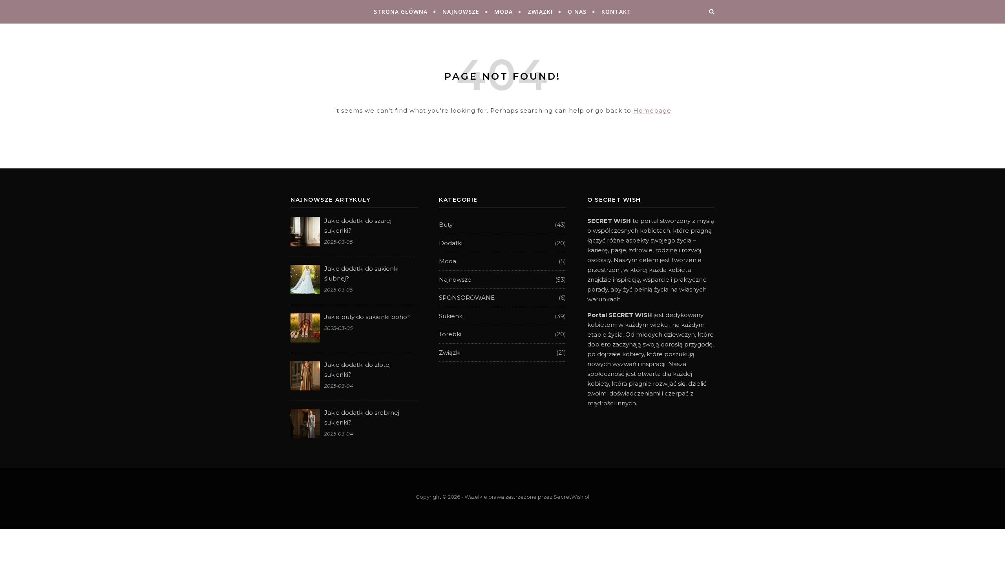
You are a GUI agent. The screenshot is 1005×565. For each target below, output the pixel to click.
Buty (446, 224)
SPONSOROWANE (467, 297)
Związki (540, 11)
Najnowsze (460, 11)
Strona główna (401, 11)
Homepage (652, 110)
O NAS (577, 11)
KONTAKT (616, 11)
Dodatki (450, 243)
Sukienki (451, 316)
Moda (503, 11)
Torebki (450, 334)
